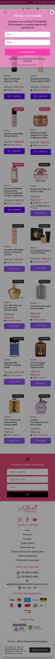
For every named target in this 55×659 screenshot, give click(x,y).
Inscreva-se (27, 52)
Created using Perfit (27, 65)
